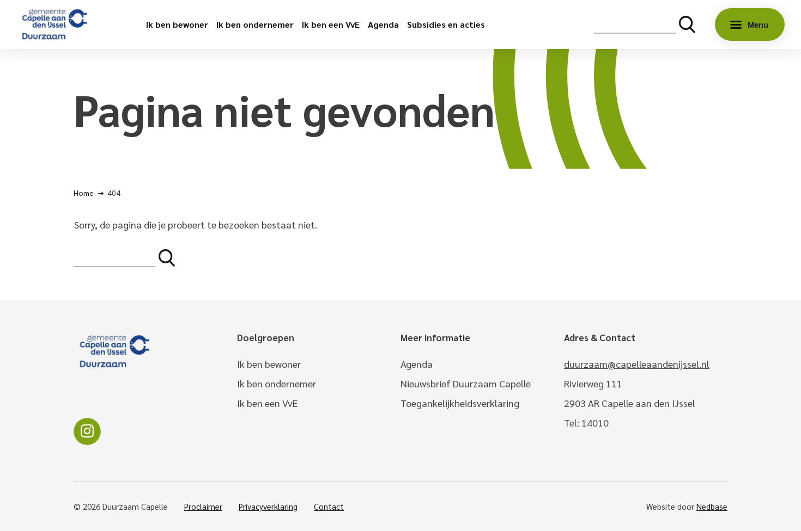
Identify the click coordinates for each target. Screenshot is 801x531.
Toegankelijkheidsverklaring (459, 403)
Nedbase (711, 506)
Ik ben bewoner (177, 24)
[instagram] (87, 431)
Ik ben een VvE (331, 24)
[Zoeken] (687, 24)
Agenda (383, 24)
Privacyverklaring (268, 506)
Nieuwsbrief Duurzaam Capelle (465, 383)
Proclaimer (203, 506)
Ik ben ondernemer (255, 24)
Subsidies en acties (446, 24)
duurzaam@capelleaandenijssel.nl (636, 363)
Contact (329, 506)
